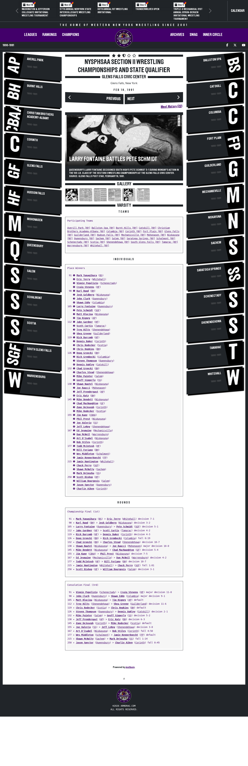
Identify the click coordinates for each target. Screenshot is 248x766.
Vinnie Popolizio (87, 283)
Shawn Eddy (83, 302)
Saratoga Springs (209, 269)
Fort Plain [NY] (153, 231)
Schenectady (108, 283)
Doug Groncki (85, 353)
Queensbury (35, 245)
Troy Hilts (83, 329)
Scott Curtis (85, 325)
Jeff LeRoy (83, 426)
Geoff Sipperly (86, 380)
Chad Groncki (85, 368)
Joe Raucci (83, 387)
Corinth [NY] (133, 231)
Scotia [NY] (97, 242)
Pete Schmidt (85, 310)
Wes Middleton (85, 453)
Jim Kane (82, 415)
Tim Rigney (83, 318)
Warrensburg (36, 376)
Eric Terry (83, 279)
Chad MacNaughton (87, 403)
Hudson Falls (36, 192)
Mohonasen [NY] (156, 235)
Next (131, 99)
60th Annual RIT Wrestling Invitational (113, 11)
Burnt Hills (35, 86)
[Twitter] (235, 45)
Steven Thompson (87, 360)
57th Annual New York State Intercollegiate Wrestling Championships (75, 12)
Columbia (98, 302)
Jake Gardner (85, 322)
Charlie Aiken (85, 488)
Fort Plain (214, 138)
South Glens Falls (39, 350)
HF (98, 287)
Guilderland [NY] (85, 235)
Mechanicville (103, 430)
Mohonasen (34, 219)
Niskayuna (103, 294)
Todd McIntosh (85, 446)
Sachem (101, 469)
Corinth (32, 140)
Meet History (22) (171, 106)
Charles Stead (85, 372)
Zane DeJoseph (85, 407)
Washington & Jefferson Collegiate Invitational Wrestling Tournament (36, 12)
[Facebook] (227, 45)
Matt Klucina (85, 314)
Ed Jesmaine (84, 430)
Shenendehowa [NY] (117, 242)
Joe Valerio (84, 422)
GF (102, 403)
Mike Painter (85, 376)
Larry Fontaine (86, 306)
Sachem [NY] (103, 238)
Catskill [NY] (147, 227)
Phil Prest (83, 418)
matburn (130, 667)
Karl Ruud (83, 291)
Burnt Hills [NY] (126, 227)
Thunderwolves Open (147, 9)
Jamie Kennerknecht (89, 457)
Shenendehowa (101, 329)
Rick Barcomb (85, 337)
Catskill (102, 364)
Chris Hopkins (85, 349)
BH (92, 291)
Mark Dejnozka (85, 473)
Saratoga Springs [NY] (141, 238)
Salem (31, 271)
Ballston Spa (212, 59)
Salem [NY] (118, 238)
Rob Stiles (83, 442)
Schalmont (34, 297)
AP (94, 318)
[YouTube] (243, 45)
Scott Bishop (85, 477)
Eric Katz (83, 395)
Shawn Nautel (85, 384)
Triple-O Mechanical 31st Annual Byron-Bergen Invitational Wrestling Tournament (187, 14)
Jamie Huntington (87, 461)
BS (101, 275)
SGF (97, 310)
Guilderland (101, 333)
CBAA (92, 415)
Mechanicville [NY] (133, 235)
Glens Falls (35, 166)
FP (105, 457)
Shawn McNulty (85, 469)
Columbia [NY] (115, 231)
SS (99, 380)
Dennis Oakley (85, 364)
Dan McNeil (83, 434)
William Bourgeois (88, 481)
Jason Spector (85, 484)
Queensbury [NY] (84, 238)
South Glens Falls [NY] (145, 242)
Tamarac (100, 325)
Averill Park (35, 59)
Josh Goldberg (85, 294)
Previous (113, 98)
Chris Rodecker (86, 345)
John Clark (83, 298)
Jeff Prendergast (87, 391)
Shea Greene (84, 333)
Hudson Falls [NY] (108, 235)
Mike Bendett (85, 399)
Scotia (31, 323)
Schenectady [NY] (78, 242)
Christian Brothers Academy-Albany (40, 115)
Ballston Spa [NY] (103, 227)
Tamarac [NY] (170, 242)
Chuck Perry (84, 465)
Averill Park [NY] (78, 227)
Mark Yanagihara (87, 275)
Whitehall (99, 279)
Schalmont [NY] (165, 238)
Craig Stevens (85, 287)
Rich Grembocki (86, 356)
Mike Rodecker (85, 411)
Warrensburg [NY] (78, 245)
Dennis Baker (85, 341)
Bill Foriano (85, 450)
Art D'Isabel (85, 438)
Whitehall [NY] (99, 245)
